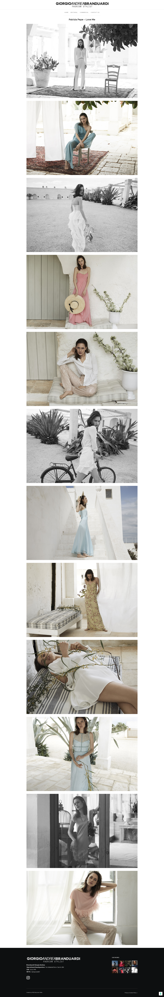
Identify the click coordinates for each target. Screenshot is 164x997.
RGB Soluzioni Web (37, 992)
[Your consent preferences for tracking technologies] (160, 993)
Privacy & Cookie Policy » (131, 992)
